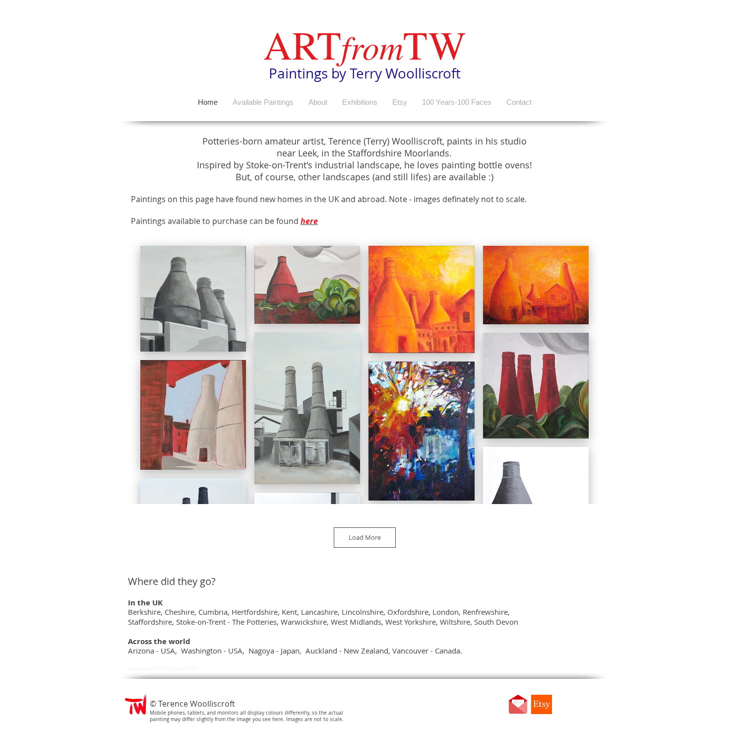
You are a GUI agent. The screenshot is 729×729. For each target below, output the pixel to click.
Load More (365, 537)
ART (302, 44)
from (372, 46)
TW (434, 44)
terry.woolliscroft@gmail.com (162, 668)
